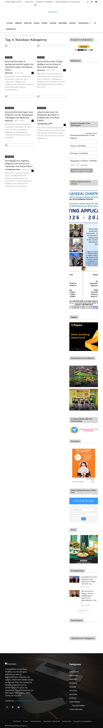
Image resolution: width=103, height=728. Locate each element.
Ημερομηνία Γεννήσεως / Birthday (83, 161)
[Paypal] (92, 2)
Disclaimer (17, 721)
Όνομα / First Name (78, 146)
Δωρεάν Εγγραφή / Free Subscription (68, 2)
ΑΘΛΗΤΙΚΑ (28, 23)
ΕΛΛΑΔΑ (36, 23)
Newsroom (9, 73)
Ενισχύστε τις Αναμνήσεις (44, 2)
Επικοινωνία (29, 2)
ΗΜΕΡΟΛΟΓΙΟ (11, 29)
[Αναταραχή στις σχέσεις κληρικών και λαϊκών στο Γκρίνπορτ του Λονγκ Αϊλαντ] (19, 151)
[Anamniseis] (51, 12)
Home (7, 35)
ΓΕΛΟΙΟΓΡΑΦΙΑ (78, 705)
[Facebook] (88, 2)
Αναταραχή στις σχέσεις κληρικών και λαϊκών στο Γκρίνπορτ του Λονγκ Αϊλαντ (19, 163)
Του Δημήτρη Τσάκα (45, 123)
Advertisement (36, 721)
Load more (83, 611)
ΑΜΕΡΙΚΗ (18, 23)
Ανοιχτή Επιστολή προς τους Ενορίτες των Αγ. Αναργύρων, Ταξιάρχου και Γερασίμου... (19, 115)
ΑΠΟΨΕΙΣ (72, 23)
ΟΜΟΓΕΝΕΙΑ (63, 23)
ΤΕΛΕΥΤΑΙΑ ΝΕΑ (75, 709)
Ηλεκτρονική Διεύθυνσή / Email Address (82, 136)
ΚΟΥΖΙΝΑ (53, 23)
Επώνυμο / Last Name (79, 153)
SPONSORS (74, 672)
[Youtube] (96, 2)
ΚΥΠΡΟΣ (44, 23)
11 (64, 70)
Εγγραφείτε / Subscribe (51, 721)
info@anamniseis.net (23, 701)
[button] (95, 23)
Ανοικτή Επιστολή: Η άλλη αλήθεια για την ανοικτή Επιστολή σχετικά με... (49, 64)
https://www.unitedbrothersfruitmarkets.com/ (85, 385)
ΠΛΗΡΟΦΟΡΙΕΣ (83, 23)
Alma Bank (75, 441)
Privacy (25, 721)
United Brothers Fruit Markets (82, 358)
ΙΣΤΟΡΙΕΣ (9, 23)
